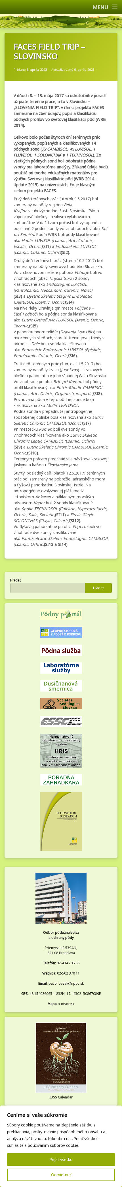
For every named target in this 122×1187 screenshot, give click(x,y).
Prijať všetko (61, 1159)
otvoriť (66, 1003)
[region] (61, 1146)
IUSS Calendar (61, 1097)
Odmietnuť (61, 1174)
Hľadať (15, 580)
